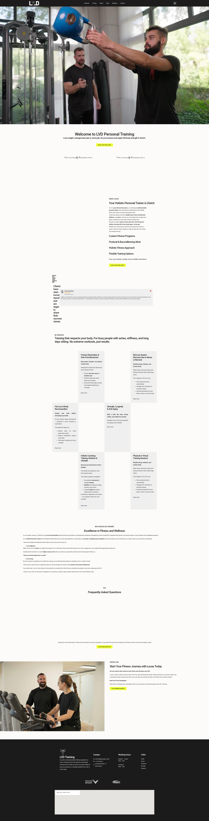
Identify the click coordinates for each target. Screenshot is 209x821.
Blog (107, 3)
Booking (114, 3)
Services (86, 3)
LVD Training (67, 757)
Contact (122, 3)
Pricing (94, 3)
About (101, 3)
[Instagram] (175, 3)
